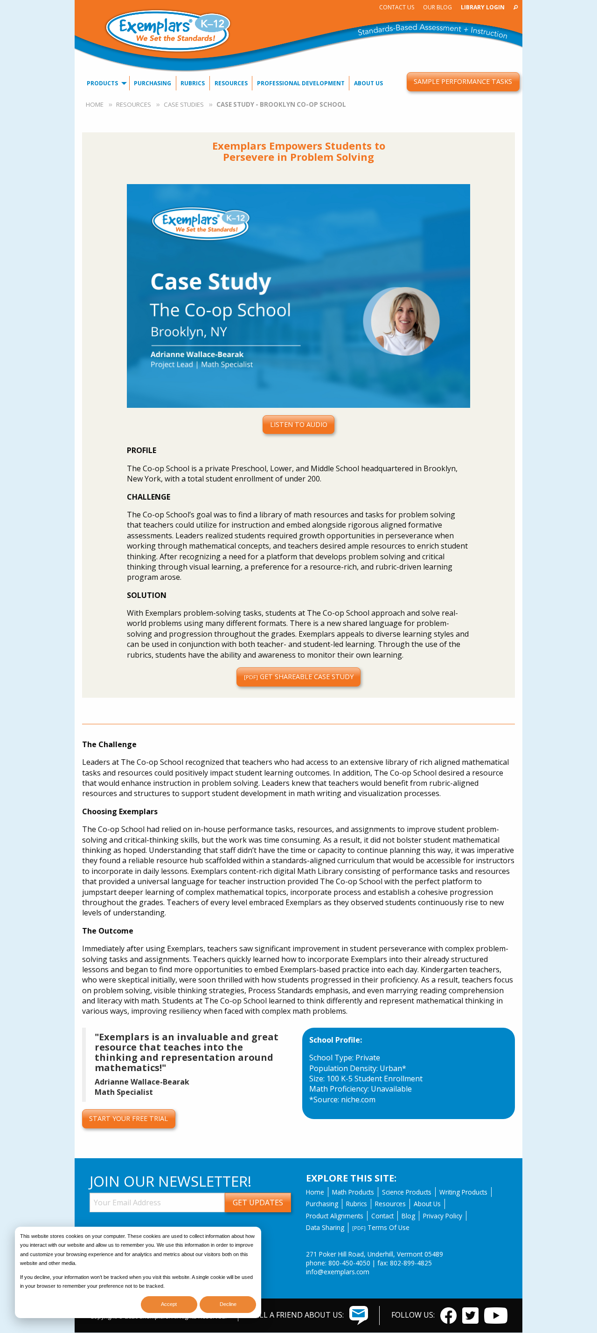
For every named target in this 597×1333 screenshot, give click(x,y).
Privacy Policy (442, 1215)
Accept (169, 1304)
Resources (231, 83)
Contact (382, 1215)
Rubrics (192, 83)
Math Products (353, 1192)
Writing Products (463, 1192)
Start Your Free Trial (128, 1118)
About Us (368, 83)
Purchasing (152, 83)
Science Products (406, 1192)
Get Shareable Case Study (299, 676)
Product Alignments (334, 1215)
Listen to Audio (298, 424)
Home (95, 104)
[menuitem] (396, 7)
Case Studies (184, 104)
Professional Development (301, 83)
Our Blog (437, 7)
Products (102, 83)
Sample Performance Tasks (463, 81)
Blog (408, 1215)
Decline (228, 1304)
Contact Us (396, 7)
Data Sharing (325, 1227)
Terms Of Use (381, 1227)
